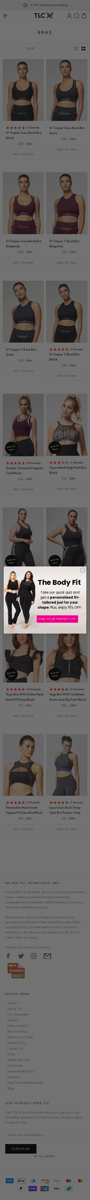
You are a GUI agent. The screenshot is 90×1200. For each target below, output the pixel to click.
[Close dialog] (82, 570)
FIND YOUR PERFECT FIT (57, 618)
